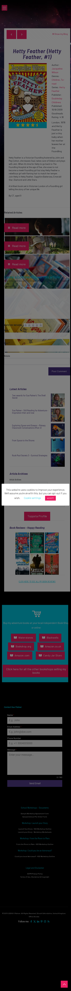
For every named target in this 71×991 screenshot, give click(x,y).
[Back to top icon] (64, 984)
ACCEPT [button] (50, 498)
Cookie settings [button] (32, 497)
